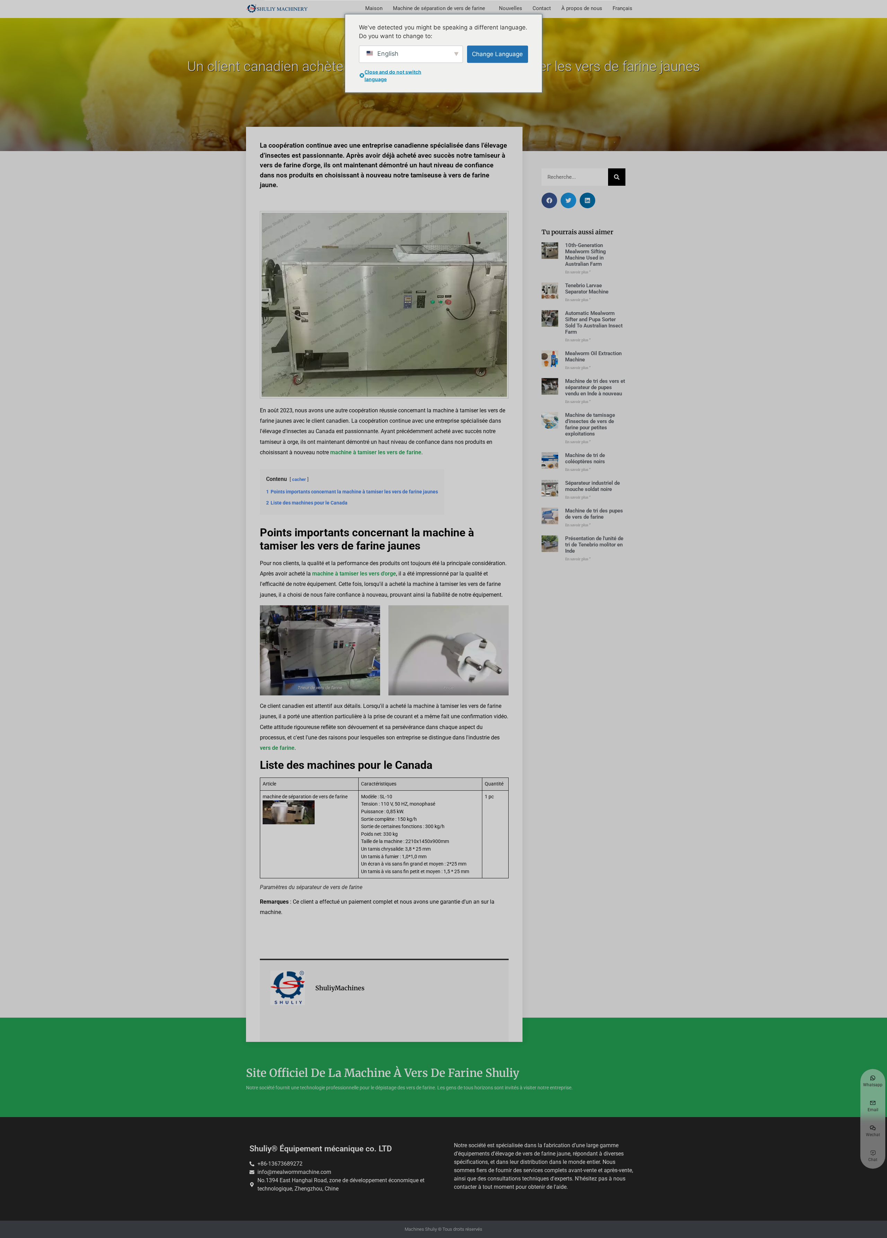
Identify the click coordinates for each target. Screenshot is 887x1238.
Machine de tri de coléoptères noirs (585, 458)
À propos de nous (581, 8)
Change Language (497, 53)
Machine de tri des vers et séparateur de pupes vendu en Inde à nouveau (595, 387)
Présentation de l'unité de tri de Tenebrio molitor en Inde (594, 544)
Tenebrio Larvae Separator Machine (586, 288)
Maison (374, 8)
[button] (549, 200)
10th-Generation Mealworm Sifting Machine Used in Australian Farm (585, 254)
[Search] (616, 177)
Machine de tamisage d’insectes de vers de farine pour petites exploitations (590, 424)
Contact (542, 8)
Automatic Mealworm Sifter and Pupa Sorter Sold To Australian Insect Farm (594, 322)
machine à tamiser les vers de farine (375, 452)
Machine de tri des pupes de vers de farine (594, 514)
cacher (299, 479)
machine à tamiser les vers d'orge (354, 573)
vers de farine (277, 748)
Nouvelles (510, 8)
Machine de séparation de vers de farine (439, 8)
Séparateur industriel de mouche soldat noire (592, 486)
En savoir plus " (578, 272)
